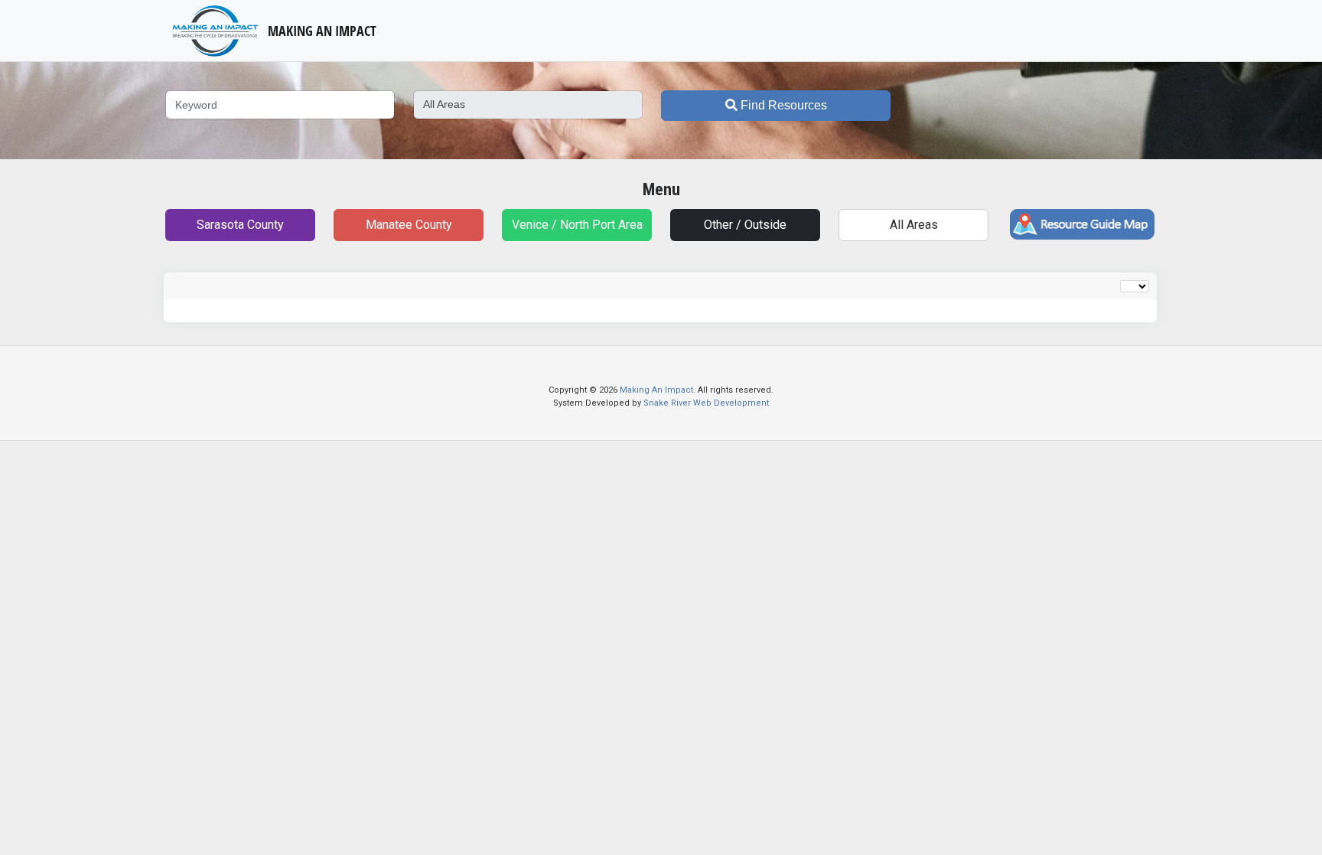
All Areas (914, 224)
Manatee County (409, 224)
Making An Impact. (659, 390)
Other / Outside (745, 224)
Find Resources (782, 105)
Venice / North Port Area (577, 224)
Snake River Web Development (706, 403)
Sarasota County (240, 224)
